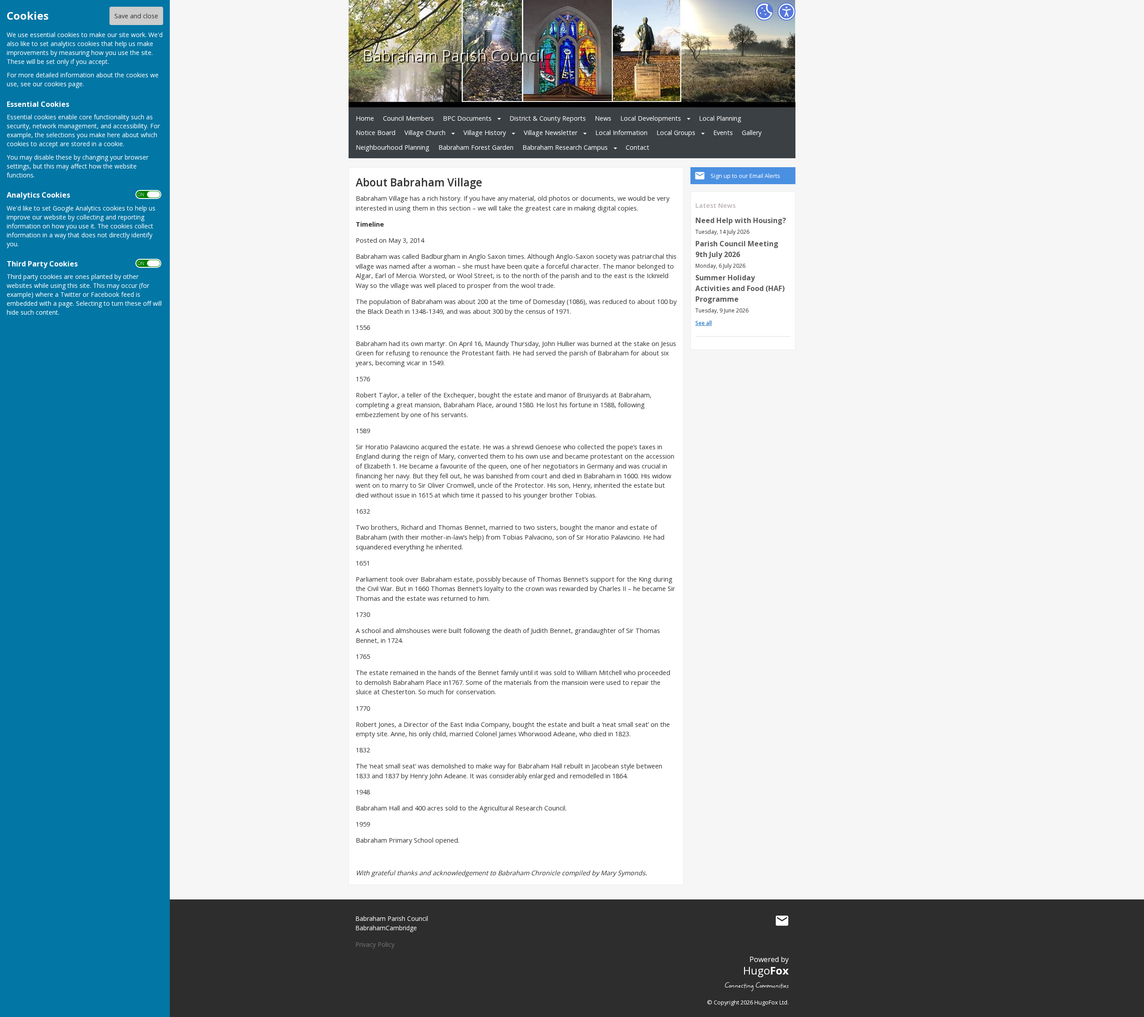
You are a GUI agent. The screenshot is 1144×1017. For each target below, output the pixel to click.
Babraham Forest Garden (475, 147)
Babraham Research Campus (565, 147)
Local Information (621, 132)
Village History (484, 132)
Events (723, 132)
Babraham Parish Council (453, 55)
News (603, 118)
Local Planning (720, 118)
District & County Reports (547, 118)
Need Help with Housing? (740, 220)
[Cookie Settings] (764, 12)
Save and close (136, 16)
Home (365, 118)
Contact (637, 147)
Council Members (408, 118)
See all (703, 323)
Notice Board (375, 132)
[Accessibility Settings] (786, 12)
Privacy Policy (375, 944)
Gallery (751, 132)
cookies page (63, 84)
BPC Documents (467, 118)
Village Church (425, 132)
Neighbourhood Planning (392, 147)
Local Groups (675, 132)
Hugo (766, 970)
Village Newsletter (550, 132)
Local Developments (650, 118)
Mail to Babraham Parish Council (782, 920)
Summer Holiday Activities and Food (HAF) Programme (740, 288)
